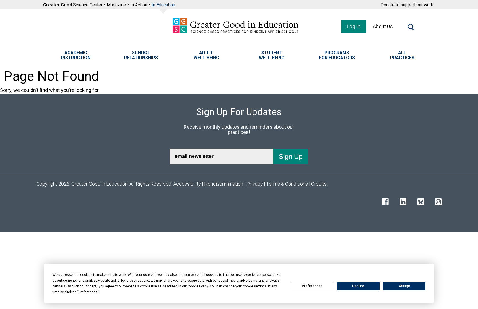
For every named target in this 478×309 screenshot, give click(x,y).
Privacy (254, 184)
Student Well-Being (271, 55)
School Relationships (141, 55)
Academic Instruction (75, 55)
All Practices (402, 55)
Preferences (312, 286)
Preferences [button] (88, 292)
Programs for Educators (337, 55)
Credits (319, 184)
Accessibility (187, 184)
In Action (138, 4)
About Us (383, 26)
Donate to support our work (407, 4)
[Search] (410, 28)
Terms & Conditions (287, 184)
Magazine (116, 4)
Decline (358, 286)
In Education (163, 4)
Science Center (72, 4)
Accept (404, 286)
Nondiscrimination (223, 184)
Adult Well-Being (206, 55)
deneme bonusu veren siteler (68, 193)
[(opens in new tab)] (385, 202)
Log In (353, 26)
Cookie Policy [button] (198, 286)
